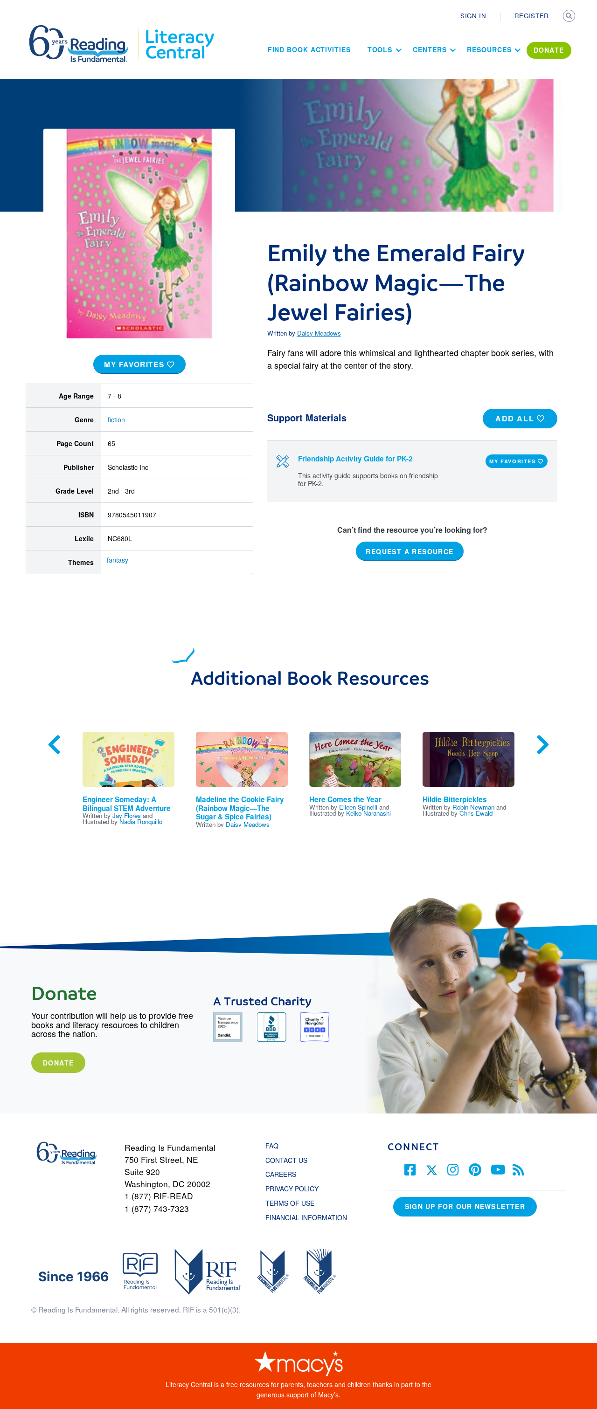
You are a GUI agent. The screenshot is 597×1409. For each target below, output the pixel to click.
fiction (116, 419)
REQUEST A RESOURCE (409, 551)
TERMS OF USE (294, 1203)
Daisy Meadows (319, 333)
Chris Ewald (476, 813)
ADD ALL (516, 418)
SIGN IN (473, 15)
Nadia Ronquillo (140, 821)
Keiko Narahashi (368, 813)
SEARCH (570, 17)
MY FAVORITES (135, 364)
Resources (489, 49)
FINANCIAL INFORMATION (306, 1217)
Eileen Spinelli (358, 807)
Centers (429, 49)
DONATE (549, 50)
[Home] (85, 29)
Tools (380, 49)
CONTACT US (289, 1160)
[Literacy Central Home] (179, 29)
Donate (58, 1062)
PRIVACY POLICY (292, 1188)
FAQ (271, 1145)
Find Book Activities (309, 49)
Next (543, 745)
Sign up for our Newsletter (465, 1206)
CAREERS (280, 1174)
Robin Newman (473, 807)
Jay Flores (126, 815)
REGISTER (531, 15)
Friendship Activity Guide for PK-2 (355, 459)
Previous (54, 745)
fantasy (117, 559)
